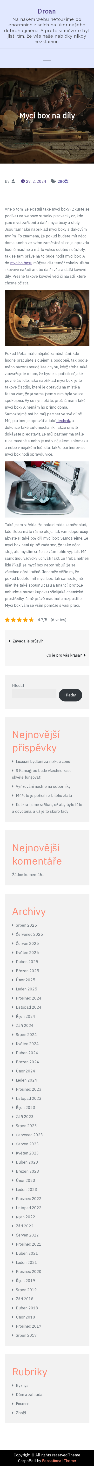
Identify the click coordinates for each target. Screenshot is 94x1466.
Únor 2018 (25, 1317)
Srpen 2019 (26, 1289)
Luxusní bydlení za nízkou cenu (43, 761)
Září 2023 (25, 1116)
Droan (47, 11)
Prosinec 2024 (28, 998)
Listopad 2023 (28, 1098)
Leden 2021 (26, 1262)
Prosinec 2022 (28, 1198)
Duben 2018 (27, 1308)
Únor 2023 (25, 1180)
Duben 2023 (27, 1162)
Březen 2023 (27, 1171)
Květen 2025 (27, 952)
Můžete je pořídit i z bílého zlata (44, 795)
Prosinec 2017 (28, 1326)
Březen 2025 (27, 970)
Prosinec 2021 (28, 1244)
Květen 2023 (27, 1153)
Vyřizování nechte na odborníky (43, 786)
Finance (22, 1403)
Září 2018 (25, 1298)
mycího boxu (21, 262)
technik (63, 420)
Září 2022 (25, 1226)
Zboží (63, 181)
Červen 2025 (27, 943)
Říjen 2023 (25, 1107)
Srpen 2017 (26, 1335)
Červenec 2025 (29, 934)
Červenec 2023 (29, 1134)
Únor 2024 (25, 1071)
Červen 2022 (27, 1235)
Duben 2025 (27, 961)
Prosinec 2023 (28, 1089)
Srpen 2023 (26, 1125)
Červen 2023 (27, 1144)
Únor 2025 (25, 979)
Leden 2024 (26, 1080)
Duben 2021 (27, 1253)
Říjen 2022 (25, 1216)
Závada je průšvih (28, 641)
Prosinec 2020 (28, 1271)
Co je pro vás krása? (64, 655)
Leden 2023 (26, 1189)
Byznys (22, 1385)
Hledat (18, 685)
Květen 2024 (27, 1043)
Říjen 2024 (25, 1016)
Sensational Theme (59, 1460)
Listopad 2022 (28, 1207)
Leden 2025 (26, 989)
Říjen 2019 (25, 1280)
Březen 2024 (27, 1062)
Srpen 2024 (26, 1034)
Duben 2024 (27, 1052)
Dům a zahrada (29, 1394)
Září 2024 (25, 1025)
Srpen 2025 (26, 925)
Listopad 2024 (28, 1007)
